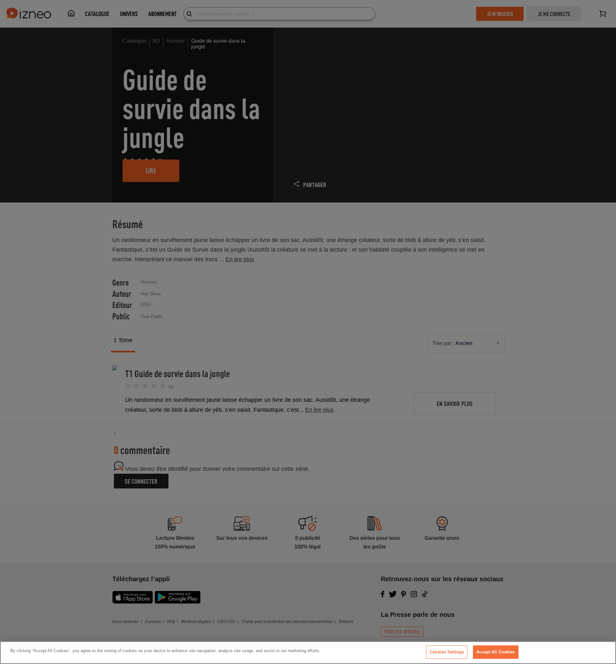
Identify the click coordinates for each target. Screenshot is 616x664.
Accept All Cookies (495, 652)
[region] (308, 652)
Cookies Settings (447, 652)
